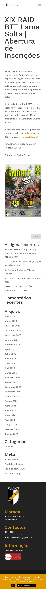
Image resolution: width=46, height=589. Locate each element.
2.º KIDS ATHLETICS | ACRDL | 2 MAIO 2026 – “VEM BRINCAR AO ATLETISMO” (21, 253)
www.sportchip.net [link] (28, 137)
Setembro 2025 (12, 344)
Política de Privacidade (14, 550)
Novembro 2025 (13, 335)
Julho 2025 (10, 354)
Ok (13, 585)
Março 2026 (11, 321)
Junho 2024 (11, 410)
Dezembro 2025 (13, 330)
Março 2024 (11, 424)
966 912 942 (11, 532)
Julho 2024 (10, 405)
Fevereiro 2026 (12, 325)
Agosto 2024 (11, 401)
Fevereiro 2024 (12, 429)
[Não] (43, 581)
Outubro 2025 (12, 340)
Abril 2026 (10, 316)
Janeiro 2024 (11, 434)
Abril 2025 (10, 368)
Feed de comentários (16, 468)
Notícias (9, 446)
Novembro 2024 (13, 391)
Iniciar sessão (12, 459)
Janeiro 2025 (11, 382)
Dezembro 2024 (13, 387)
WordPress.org (12, 473)
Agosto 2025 (11, 349)
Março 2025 (11, 373)
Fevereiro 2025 (12, 377)
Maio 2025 (10, 363)
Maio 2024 (10, 415)
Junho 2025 (11, 358)
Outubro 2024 (12, 396)
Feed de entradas (14, 464)
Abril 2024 (10, 420)
